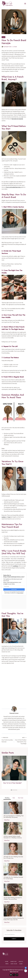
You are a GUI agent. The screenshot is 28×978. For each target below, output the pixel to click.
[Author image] (2, 46)
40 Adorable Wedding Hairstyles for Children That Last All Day (13, 898)
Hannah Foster (8, 46)
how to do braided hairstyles (13, 187)
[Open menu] (25, 3)
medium (4, 517)
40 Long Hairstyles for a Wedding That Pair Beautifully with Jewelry (14, 816)
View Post (7, 820)
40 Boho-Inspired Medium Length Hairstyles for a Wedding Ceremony (13, 837)
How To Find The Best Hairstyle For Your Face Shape (20, 740)
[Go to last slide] (4, 772)
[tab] (7, 798)
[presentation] (14, 768)
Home (6, 961)
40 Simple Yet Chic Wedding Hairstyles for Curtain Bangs (13, 877)
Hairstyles (13, 961)
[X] (14, 975)
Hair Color (14, 963)
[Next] (24, 772)
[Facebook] (11, 975)
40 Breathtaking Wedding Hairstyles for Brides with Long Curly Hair (14, 918)
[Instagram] (17, 975)
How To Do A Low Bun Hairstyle (7, 739)
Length (21, 961)
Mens (7, 963)
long (9, 517)
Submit (14, 939)
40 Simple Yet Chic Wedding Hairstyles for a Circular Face (13, 857)
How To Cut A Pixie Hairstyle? (12, 783)
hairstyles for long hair (17, 118)
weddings (15, 566)
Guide (3, 37)
